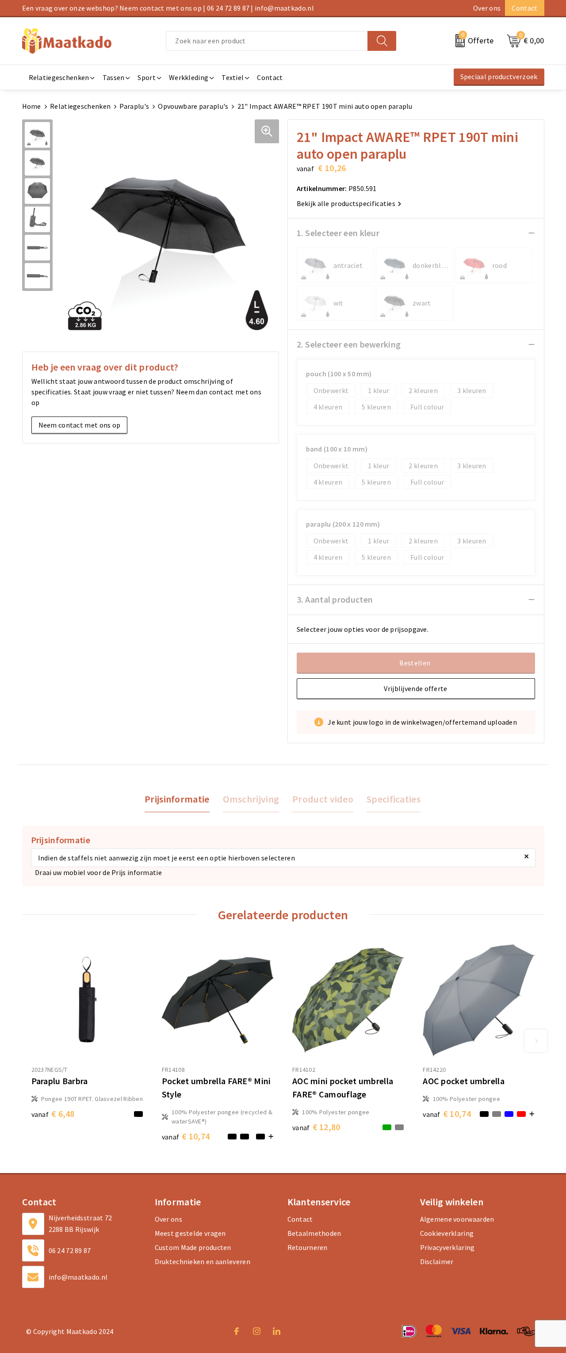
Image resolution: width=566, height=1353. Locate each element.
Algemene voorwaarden (457, 1219)
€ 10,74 (186, 1136)
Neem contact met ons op (79, 424)
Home (31, 106)
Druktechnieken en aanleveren (202, 1261)
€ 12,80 (316, 1126)
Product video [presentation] (322, 799)
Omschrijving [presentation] (251, 799)
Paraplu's (134, 106)
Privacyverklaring (447, 1247)
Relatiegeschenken (80, 106)
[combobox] (267, 41)
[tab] (177, 799)
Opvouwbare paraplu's (193, 106)
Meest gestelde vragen (190, 1233)
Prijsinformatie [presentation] (177, 799)
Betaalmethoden (314, 1233)
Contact (524, 8)
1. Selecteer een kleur (338, 232)
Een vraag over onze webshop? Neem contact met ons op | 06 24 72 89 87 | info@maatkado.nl (168, 8)
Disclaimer (437, 1261)
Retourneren (307, 1247)
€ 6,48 (53, 1113)
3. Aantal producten (335, 599)
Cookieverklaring (447, 1233)
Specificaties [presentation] (394, 799)
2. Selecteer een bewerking (349, 344)
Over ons (487, 8)
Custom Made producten (193, 1247)
